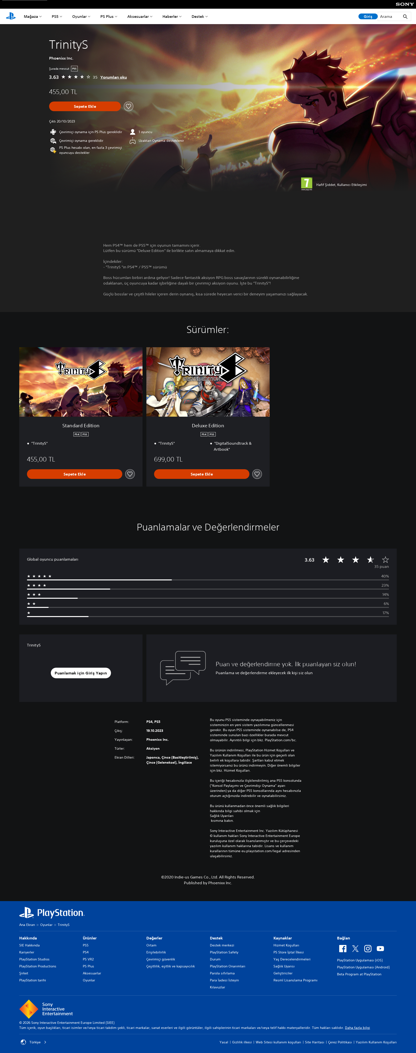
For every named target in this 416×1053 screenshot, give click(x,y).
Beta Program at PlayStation (359, 974)
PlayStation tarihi (32, 980)
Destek (198, 16)
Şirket (23, 973)
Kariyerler (26, 952)
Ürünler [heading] (90, 938)
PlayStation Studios (34, 959)
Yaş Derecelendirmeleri (292, 959)
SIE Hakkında (29, 945)
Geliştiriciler (282, 973)
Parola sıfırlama (222, 973)
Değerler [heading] (154, 938)
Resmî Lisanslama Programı (295, 980)
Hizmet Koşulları (286, 945)
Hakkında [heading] (28, 938)
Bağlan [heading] (343, 938)
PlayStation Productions (37, 966)
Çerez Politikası (340, 1042)
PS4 (86, 952)
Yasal (224, 1042)
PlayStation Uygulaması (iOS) (360, 960)
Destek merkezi (222, 945)
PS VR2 (88, 959)
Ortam (151, 945)
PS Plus (107, 16)
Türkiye (35, 1042)
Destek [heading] (216, 938)
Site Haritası (314, 1042)
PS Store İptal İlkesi (288, 952)
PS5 (55, 16)
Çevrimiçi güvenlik (160, 959)
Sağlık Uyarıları (222, 816)
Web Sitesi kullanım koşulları (278, 1042)
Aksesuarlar (138, 16)
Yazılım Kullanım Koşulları (376, 1042)
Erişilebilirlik (156, 952)
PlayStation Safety (224, 952)
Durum (215, 959)
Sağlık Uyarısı (284, 966)
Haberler (170, 16)
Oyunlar (79, 16)
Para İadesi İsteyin (224, 980)
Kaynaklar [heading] (282, 938)
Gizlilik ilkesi (242, 1042)
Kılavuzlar (217, 987)
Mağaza (31, 16)
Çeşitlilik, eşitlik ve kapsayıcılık (170, 966)
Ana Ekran (27, 925)
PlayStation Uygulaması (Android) (363, 967)
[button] (81, 673)
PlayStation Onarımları (227, 966)
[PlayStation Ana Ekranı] (11, 16)
